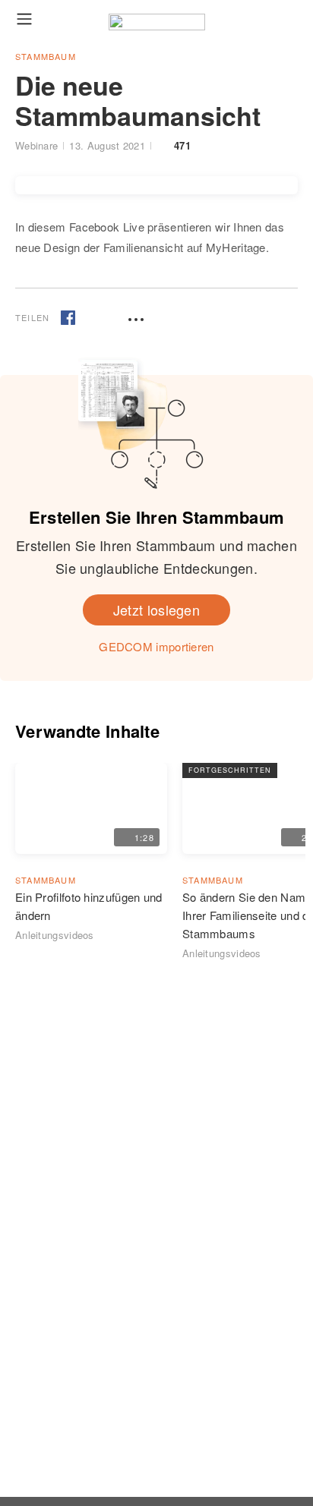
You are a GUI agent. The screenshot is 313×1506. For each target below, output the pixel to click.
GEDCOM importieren (156, 646)
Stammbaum (45, 56)
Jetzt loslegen (156, 609)
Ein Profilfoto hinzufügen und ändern (89, 906)
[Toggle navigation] (24, 18)
